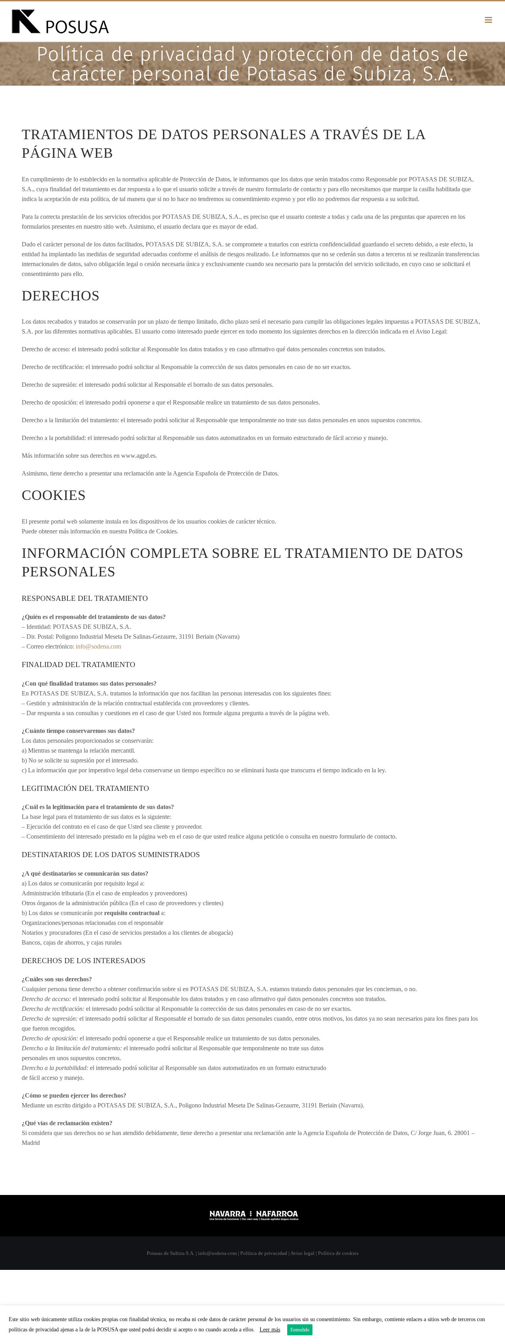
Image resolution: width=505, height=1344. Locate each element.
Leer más (270, 1330)
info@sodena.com (98, 646)
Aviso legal (302, 1253)
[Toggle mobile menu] (489, 20)
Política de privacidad (263, 1253)
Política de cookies (338, 1253)
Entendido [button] (299, 1330)
